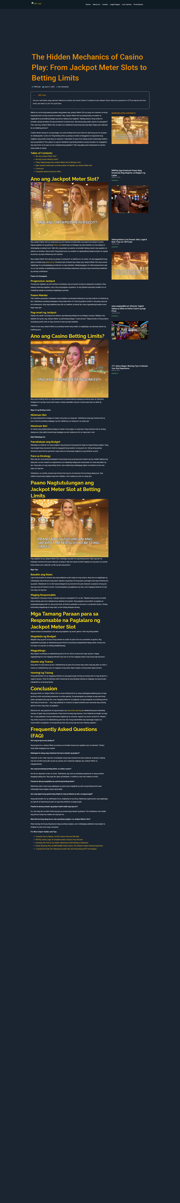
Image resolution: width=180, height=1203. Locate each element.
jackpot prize (49, 262)
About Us (96, 4)
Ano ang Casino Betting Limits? (47, 159)
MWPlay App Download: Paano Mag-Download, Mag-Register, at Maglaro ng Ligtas (128, 172)
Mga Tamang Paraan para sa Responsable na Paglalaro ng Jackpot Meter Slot (64, 165)
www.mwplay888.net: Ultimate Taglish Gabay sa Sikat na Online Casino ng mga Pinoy (129, 308)
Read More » (115, 180)
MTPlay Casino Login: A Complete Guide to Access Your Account (59, 840)
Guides (105, 4)
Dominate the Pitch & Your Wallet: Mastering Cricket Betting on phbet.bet (62, 843)
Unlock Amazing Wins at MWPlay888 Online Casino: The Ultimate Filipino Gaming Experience (69, 846)
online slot (57, 245)
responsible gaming (74, 710)
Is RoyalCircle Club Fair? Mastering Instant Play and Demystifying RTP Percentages (66, 849)
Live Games (126, 4)
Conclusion (40, 169)
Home (88, 4)
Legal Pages (115, 4)
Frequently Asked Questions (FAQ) (48, 172)
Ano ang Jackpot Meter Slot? (46, 156)
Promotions (138, 4)
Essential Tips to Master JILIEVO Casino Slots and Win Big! (57, 837)
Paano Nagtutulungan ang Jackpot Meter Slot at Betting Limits (58, 162)
